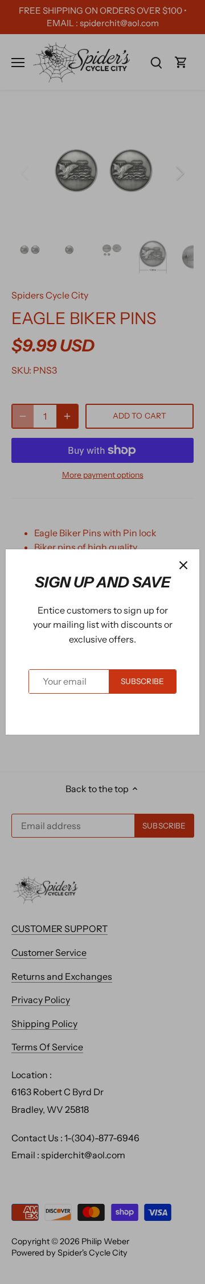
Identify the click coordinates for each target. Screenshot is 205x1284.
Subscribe (142, 681)
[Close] (183, 565)
